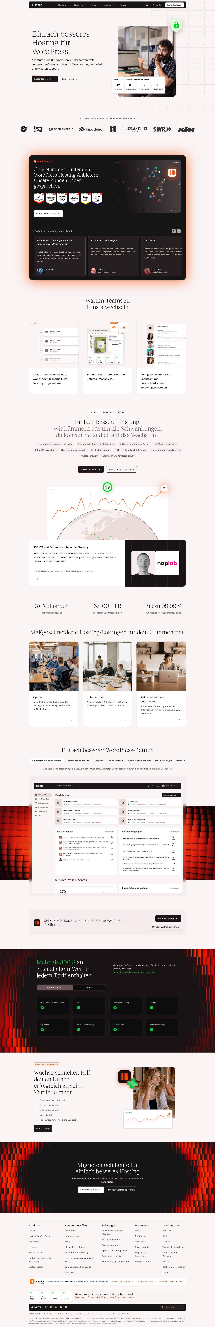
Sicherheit (34, 1241)
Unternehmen (72, 1236)
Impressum (168, 1272)
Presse (165, 1261)
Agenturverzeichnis (111, 1256)
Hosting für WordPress (39, 1236)
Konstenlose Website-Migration (112, 1232)
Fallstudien (140, 1236)
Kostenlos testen (174, 5)
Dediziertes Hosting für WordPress (40, 1260)
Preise (32, 1230)
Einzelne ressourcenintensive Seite (79, 1260)
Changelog (140, 1241)
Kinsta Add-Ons (36, 1252)
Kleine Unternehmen (75, 1247)
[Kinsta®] (37, 4)
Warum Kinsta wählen (173, 1247)
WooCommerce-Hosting (76, 1252)
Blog (137, 1230)
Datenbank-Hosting (145, 1281)
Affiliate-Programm (111, 1239)
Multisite (69, 1272)
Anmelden (157, 5)
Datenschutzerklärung (97, 1297)
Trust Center (80, 1297)
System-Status (36, 1267)
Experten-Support (110, 1245)
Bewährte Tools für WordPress (116, 1261)
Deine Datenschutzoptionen (121, 1297)
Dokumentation (142, 1247)
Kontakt (166, 1241)
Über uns (166, 1230)
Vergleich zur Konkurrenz (141, 1254)
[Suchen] (147, 4)
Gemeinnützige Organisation (78, 1267)
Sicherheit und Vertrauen (169, 1254)
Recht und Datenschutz (173, 1267)
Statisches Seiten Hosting (170, 1281)
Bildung (68, 1241)
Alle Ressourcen (143, 1261)
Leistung (33, 1247)
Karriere (166, 1236)
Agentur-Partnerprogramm (115, 1250)
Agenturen (70, 1230)
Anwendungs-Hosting (121, 1281)
